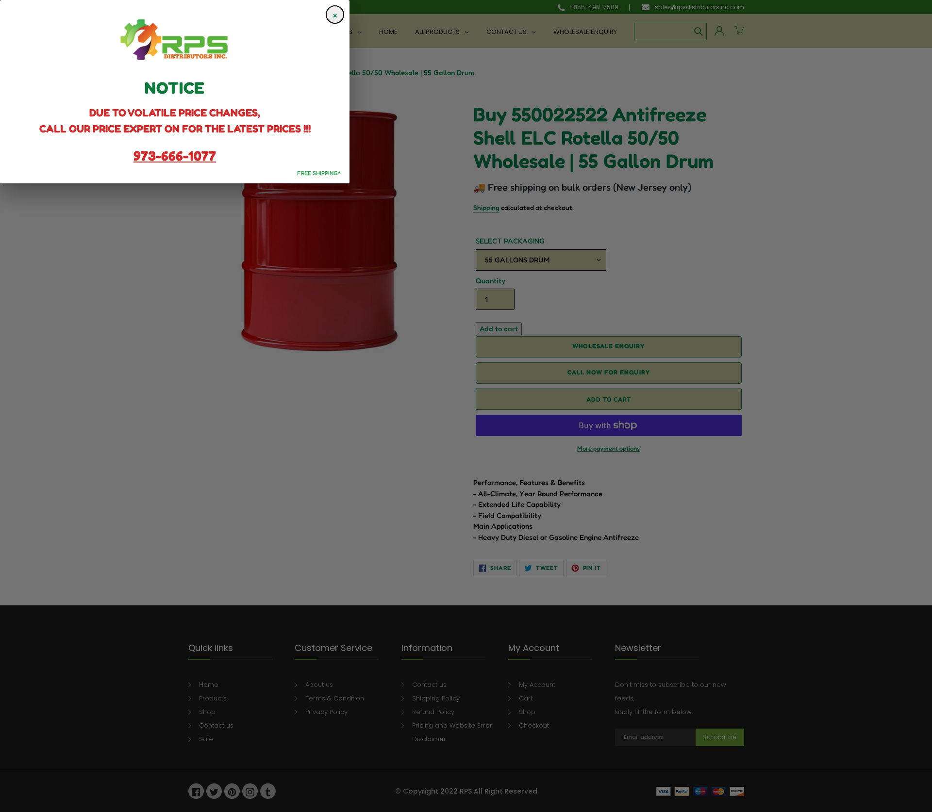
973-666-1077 (174, 155)
